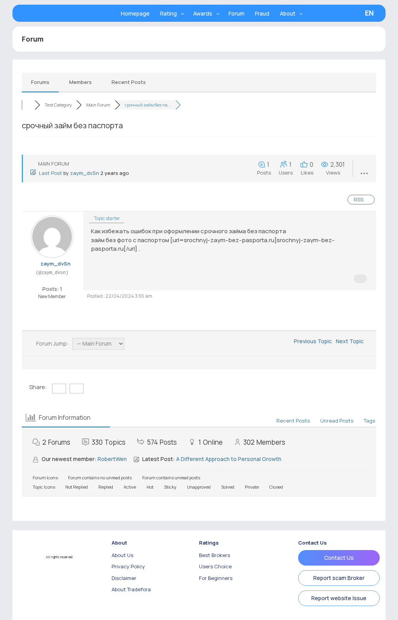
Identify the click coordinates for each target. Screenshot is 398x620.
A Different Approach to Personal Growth (228, 459)
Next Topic (351, 341)
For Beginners (215, 578)
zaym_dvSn (84, 172)
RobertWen (112, 459)
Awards (202, 13)
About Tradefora (131, 589)
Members (80, 82)
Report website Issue (339, 598)
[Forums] (28, 105)
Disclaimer (124, 578)
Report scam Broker (339, 578)
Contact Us (339, 557)
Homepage (135, 13)
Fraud (262, 13)
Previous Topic (312, 341)
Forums (40, 82)
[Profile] (48, 281)
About (287, 13)
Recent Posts (129, 82)
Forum (236, 13)
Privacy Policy (128, 566)
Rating (168, 13)
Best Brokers (214, 555)
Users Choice (215, 566)
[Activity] (54, 281)
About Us (122, 555)
